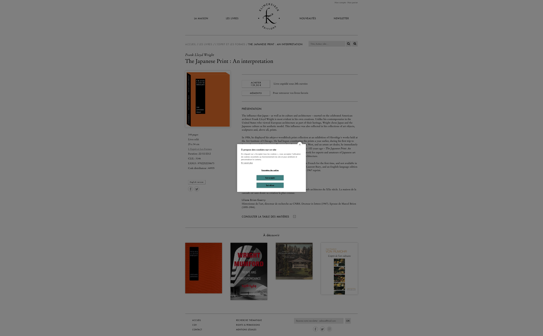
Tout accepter (270, 178)
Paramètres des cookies (270, 170)
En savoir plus (247, 163)
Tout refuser (270, 185)
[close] (299, 144)
